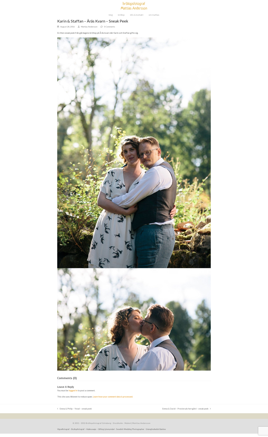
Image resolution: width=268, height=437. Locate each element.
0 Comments (109, 26)
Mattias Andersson (89, 26)
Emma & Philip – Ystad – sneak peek (74, 408)
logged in (73, 390)
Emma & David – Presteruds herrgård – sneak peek (185, 408)
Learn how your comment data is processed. (113, 396)
